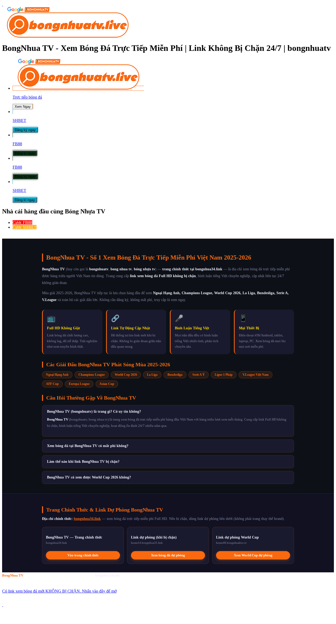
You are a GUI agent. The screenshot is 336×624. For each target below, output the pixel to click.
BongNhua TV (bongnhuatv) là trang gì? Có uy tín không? (94, 411)
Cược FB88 (22, 222)
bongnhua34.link (87, 519)
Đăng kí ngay (25, 153)
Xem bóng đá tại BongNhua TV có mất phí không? (87, 446)
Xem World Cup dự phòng (253, 555)
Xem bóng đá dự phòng (168, 555)
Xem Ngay (23, 107)
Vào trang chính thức (83, 555)
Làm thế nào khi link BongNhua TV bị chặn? (83, 462)
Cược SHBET (24, 227)
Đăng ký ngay (25, 130)
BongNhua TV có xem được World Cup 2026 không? (89, 477)
